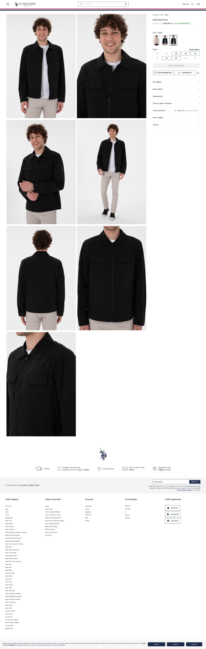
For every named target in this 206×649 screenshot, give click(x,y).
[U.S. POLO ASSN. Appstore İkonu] (183, 508)
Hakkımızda (88, 506)
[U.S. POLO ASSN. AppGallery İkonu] (183, 521)
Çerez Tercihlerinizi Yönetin (53, 515)
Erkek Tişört (8, 521)
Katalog (87, 521)
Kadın (7, 509)
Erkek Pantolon (9, 527)
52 (195, 53)
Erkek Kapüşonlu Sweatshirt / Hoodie (15, 532)
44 (157, 53)
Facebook (127, 505)
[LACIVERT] (165, 40)
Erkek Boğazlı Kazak (10, 556)
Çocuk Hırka (8, 617)
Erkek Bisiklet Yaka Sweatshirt (13, 538)
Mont (166, 15)
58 (176, 58)
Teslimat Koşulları (50, 529)
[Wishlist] (192, 4)
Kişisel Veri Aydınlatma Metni (53, 518)
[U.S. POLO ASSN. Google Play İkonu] (183, 514)
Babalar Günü (9, 628)
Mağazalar (88, 512)
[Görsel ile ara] (126, 4)
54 (157, 58)
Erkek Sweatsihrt (9, 529)
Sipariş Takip (48, 509)
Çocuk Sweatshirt (10, 611)
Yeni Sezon (8, 506)
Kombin (161, 15)
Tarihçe (87, 509)
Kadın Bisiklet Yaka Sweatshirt (13, 596)
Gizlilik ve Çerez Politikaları (52, 512)
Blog (86, 518)
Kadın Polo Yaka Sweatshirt (12, 599)
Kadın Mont (8, 582)
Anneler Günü (9, 626)
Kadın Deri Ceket (10, 591)
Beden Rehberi (194, 49)
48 (176, 53)
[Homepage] (25, 4)
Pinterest (127, 515)
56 (167, 58)
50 (186, 53)
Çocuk (7, 515)
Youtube (127, 518)
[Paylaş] (198, 72)
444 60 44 (48, 535)
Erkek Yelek (8, 567)
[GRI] (156, 40)
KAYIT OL (194, 482)
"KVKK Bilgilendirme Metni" (185, 490)
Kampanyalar (8, 518)
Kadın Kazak (8, 605)
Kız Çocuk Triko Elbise (11, 620)
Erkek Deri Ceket (9, 573)
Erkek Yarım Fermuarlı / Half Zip (14, 544)
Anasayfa (155, 15)
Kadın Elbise (8, 576)
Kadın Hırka (8, 608)
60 (186, 58)
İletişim (47, 506)
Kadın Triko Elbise (10, 602)
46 (167, 53)
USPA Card (88, 515)
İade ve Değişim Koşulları (52, 524)
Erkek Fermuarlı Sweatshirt (12, 541)
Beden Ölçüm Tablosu (51, 527)
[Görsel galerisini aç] (41, 66)
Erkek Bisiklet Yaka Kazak (12, 550)
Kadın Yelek (8, 588)
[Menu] (7, 4)
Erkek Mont (8, 564)
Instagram (128, 508)
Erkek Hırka (8, 547)
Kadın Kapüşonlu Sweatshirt (13, 594)
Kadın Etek (8, 579)
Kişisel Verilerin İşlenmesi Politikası (54, 521)
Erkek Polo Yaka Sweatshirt (12, 535)
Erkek (6, 512)
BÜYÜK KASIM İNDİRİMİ (12, 623)
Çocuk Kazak (8, 614)
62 (195, 58)
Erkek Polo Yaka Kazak (11, 559)
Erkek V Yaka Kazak (10, 553)
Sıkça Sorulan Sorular (51, 532)
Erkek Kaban (8, 570)
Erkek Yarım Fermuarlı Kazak (13, 561)
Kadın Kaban (9, 585)
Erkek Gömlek (9, 524)
